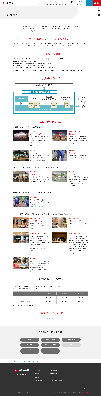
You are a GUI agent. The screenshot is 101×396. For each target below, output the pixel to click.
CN (83, 1)
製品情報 (52, 4)
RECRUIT (89, 3)
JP (79, 1)
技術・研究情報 (59, 4)
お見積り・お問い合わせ (56, 380)
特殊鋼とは (39, 4)
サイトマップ (54, 392)
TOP (14, 361)
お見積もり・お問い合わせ (97, 3)
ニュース (75, 1)
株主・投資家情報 (69, 4)
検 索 (72, 2)
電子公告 (69, 392)
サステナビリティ (80, 4)
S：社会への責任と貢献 (29, 361)
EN (81, 1)
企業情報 (46, 4)
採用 (51, 377)
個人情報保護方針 (62, 392)
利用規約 (74, 392)
